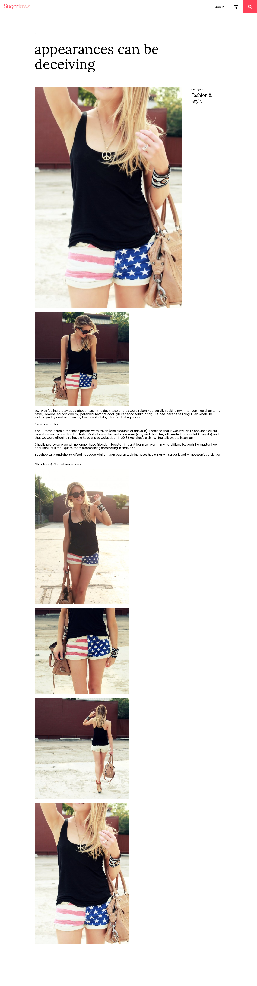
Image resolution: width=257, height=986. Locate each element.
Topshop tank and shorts (53, 454)
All (36, 33)
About (219, 7)
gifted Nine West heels (139, 454)
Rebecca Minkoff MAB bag (102, 454)
